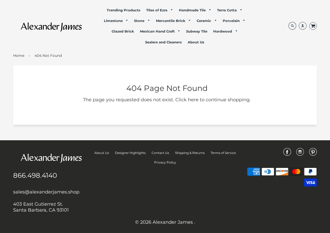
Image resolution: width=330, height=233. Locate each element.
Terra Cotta (227, 10)
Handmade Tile (193, 10)
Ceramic (204, 21)
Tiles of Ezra (157, 10)
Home (18, 55)
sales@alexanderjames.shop (46, 192)
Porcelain (232, 21)
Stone (139, 21)
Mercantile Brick (171, 21)
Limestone (114, 21)
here (193, 100)
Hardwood (223, 31)
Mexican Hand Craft (158, 31)
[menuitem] (123, 10)
